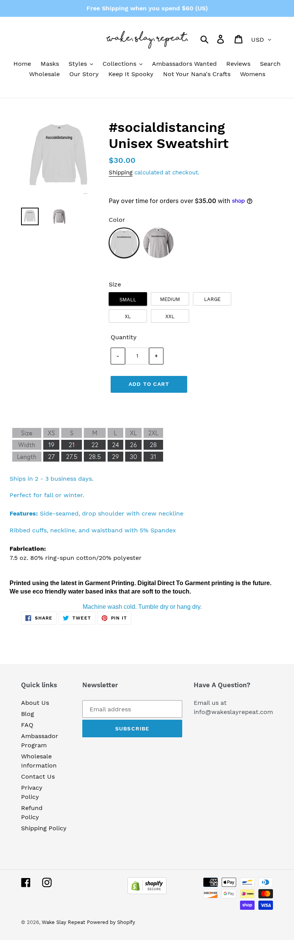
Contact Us (38, 776)
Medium (170, 299)
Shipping (120, 172)
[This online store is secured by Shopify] (147, 892)
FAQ (27, 725)
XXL (170, 316)
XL (128, 316)
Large (212, 299)
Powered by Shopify (111, 922)
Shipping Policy (44, 828)
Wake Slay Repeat (63, 922)
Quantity (124, 337)
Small (127, 299)
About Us (35, 702)
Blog (27, 713)
